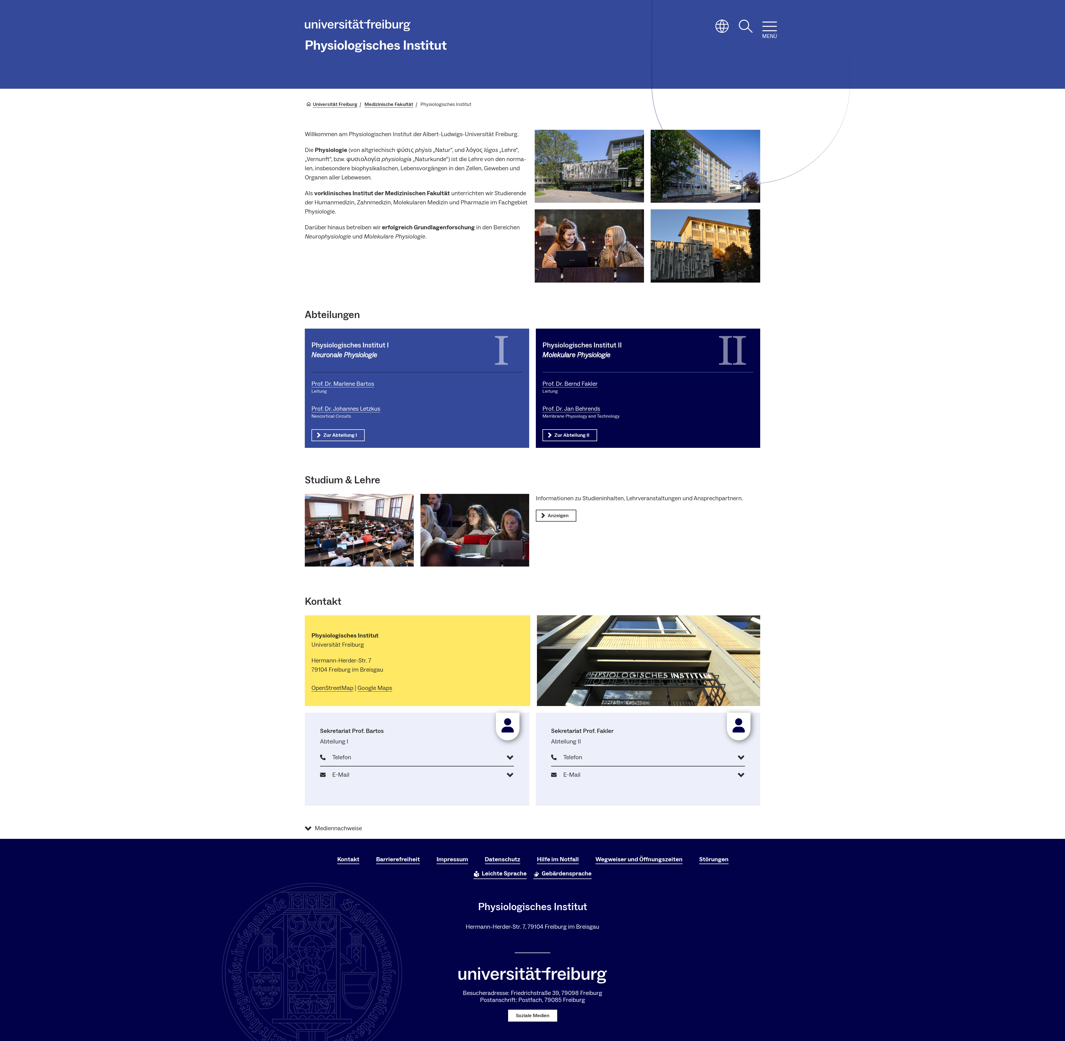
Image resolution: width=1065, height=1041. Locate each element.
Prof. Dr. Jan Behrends (571, 409)
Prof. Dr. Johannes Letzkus (345, 409)
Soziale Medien (532, 1015)
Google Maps (374, 688)
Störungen (714, 859)
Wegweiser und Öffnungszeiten (639, 859)
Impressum (452, 859)
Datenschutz (502, 859)
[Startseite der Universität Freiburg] (357, 26)
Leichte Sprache (504, 873)
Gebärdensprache (567, 873)
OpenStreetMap (332, 688)
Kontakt (348, 859)
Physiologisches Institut (376, 45)
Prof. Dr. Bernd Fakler (570, 384)
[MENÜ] (769, 26)
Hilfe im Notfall (558, 859)
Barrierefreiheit (398, 859)
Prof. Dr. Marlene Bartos (342, 384)
